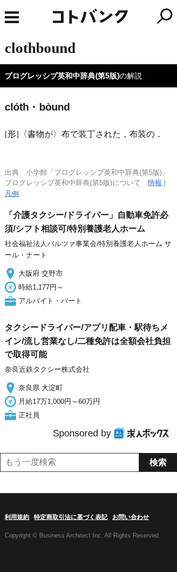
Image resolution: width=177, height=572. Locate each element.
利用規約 (17, 517)
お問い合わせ (130, 517)
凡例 (12, 193)
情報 (155, 183)
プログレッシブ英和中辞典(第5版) (62, 76)
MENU (12, 17)
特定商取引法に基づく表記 (71, 517)
